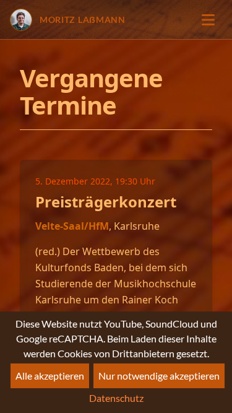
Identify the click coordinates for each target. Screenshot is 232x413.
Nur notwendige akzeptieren (159, 375)
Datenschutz (116, 398)
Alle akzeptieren (49, 375)
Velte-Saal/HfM (72, 226)
